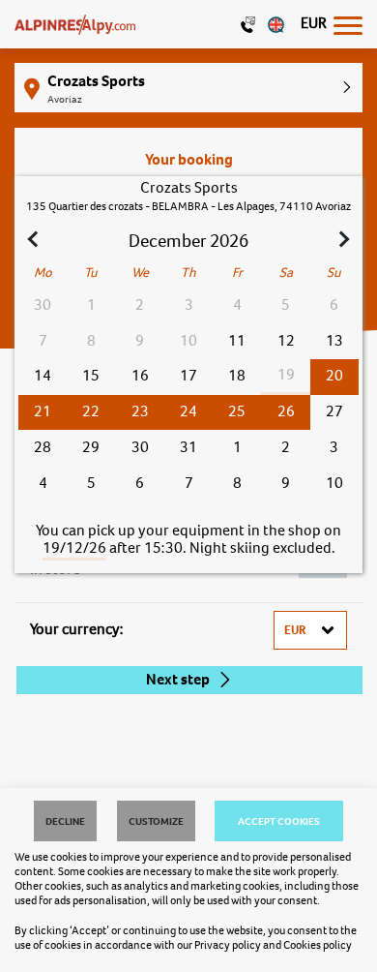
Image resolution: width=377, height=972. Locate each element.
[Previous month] (34, 241)
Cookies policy (317, 945)
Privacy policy (227, 945)
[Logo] (74, 24)
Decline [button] (65, 821)
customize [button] (156, 821)
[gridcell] (334, 377)
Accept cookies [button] (279, 821)
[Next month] (342, 241)
